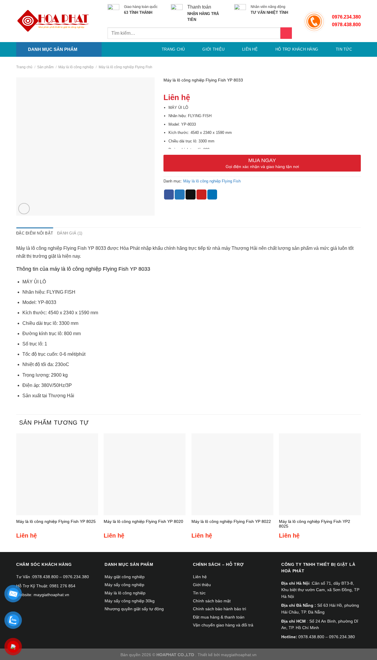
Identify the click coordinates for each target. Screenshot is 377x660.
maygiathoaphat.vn (239, 654)
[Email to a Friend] (191, 194)
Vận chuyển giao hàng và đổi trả (223, 625)
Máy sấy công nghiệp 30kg (130, 601)
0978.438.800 (45, 576)
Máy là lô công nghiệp (76, 67)
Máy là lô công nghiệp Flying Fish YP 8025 (56, 521)
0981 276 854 (62, 585)
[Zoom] (24, 209)
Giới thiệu (213, 49)
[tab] (34, 233)
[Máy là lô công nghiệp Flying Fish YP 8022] (232, 474)
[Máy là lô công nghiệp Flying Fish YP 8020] (145, 474)
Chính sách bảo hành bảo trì (219, 608)
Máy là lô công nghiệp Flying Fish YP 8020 (143, 521)
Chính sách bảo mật (212, 601)
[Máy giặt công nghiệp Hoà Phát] (53, 21)
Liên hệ (250, 49)
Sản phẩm (45, 67)
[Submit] (286, 33)
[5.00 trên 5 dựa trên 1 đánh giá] (262, 87)
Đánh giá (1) (69, 233)
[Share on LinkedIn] (212, 194)
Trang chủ (173, 49)
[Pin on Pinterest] (201, 194)
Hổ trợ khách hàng (296, 49)
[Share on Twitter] (180, 194)
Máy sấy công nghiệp (124, 584)
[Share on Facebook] (169, 194)
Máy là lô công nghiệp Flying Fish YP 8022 (231, 521)
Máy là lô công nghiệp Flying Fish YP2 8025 (314, 523)
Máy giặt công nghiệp (125, 576)
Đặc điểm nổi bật (34, 233)
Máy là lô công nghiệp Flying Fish (125, 67)
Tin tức (344, 49)
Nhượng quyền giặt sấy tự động (134, 608)
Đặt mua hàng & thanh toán (218, 617)
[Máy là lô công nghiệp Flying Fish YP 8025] (57, 474)
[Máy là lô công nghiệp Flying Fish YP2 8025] (320, 474)
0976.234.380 (346, 16)
